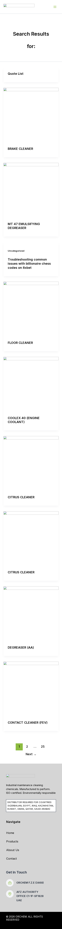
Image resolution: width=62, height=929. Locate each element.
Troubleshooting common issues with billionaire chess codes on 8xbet (29, 263)
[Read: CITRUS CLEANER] (31, 463)
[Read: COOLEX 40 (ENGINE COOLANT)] (31, 384)
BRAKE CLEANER (20, 148)
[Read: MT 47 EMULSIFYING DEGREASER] (31, 190)
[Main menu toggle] (55, 6)
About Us (12, 850)
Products (12, 841)
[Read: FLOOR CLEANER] (31, 309)
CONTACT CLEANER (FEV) (28, 722)
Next (31, 754)
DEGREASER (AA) (21, 647)
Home (10, 833)
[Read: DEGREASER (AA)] (31, 613)
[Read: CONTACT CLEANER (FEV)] (31, 688)
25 (43, 746)
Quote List (15, 73)
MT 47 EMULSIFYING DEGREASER (24, 226)
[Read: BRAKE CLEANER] (31, 115)
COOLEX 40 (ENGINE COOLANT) (24, 420)
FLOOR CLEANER (20, 343)
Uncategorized (16, 251)
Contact (11, 858)
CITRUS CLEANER (21, 497)
